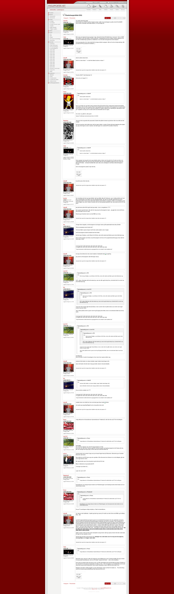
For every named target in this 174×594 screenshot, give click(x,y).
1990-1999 (52, 63)
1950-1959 (52, 57)
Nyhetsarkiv (52, 16)
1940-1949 (52, 56)
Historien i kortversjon (55, 68)
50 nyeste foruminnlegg (55, 38)
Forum (50, 32)
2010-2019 (52, 66)
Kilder (51, 71)
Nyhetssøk (52, 17)
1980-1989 (52, 62)
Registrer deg (120, 2)
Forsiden (51, 12)
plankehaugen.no (60, 9)
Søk (51, 35)
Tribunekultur (72, 18)
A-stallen (52, 21)
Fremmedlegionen (54, 48)
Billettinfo (52, 74)
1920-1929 (52, 53)
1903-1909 (52, 49)
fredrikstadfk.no (53, 9)
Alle (124, 18)
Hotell (51, 76)
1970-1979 (52, 60)
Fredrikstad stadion (54, 79)
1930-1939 (52, 54)
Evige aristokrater (54, 45)
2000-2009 (52, 65)
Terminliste (52, 22)
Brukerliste (52, 40)
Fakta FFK (52, 69)
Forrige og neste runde (55, 24)
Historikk (51, 42)
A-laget (51, 19)
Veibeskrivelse (53, 81)
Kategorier (66, 18)
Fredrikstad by (53, 78)
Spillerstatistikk (53, 27)
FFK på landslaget (54, 46)
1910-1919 (52, 51)
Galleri (50, 30)
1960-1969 (52, 59)
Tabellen (52, 25)
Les (51, 34)
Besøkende (51, 73)
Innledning (52, 43)
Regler (51, 37)
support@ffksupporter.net (106, 587)
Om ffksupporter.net (54, 82)
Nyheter (51, 14)
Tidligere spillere (53, 28)
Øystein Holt (94, 588)
